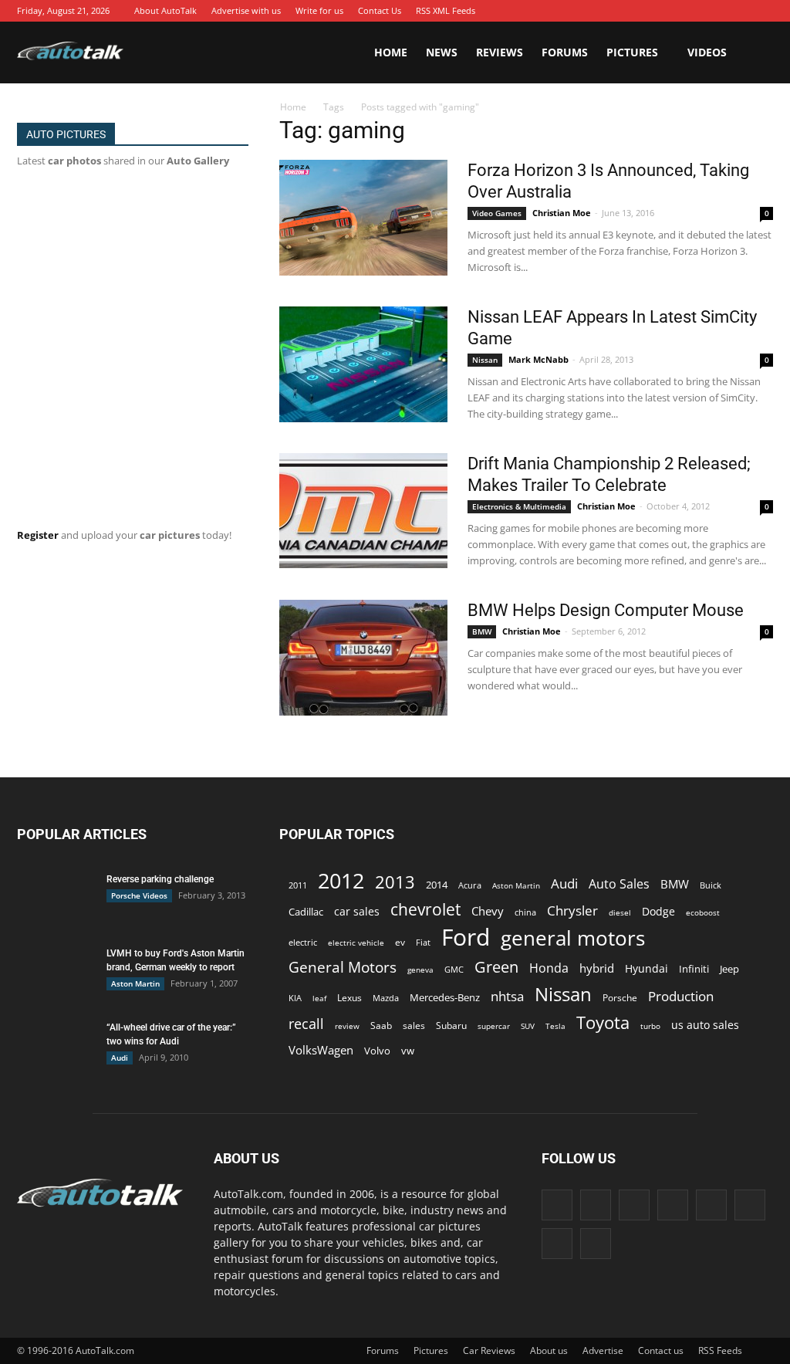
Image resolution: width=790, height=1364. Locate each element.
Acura (469, 885)
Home (390, 52)
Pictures (632, 52)
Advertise (602, 1350)
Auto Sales (619, 884)
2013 (395, 882)
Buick (710, 885)
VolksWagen (321, 1050)
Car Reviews (489, 1350)
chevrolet (425, 910)
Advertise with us (246, 10)
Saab (381, 1025)
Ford (465, 937)
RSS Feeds (720, 1350)
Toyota (603, 1022)
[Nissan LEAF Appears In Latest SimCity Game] (363, 364)
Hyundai (646, 968)
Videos (707, 52)
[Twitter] (738, 11)
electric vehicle (356, 942)
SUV (528, 1025)
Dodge (658, 911)
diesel (620, 912)
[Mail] (692, 11)
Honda (549, 968)
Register (38, 535)
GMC (454, 969)
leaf (319, 998)
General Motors (343, 967)
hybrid (596, 968)
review (347, 1025)
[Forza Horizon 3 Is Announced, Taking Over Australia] (363, 218)
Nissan (485, 359)
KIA (295, 998)
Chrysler (572, 910)
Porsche (620, 998)
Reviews (499, 52)
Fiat (423, 942)
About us (549, 1350)
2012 (341, 880)
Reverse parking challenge (160, 879)
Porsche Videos (139, 895)
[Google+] (622, 11)
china (525, 912)
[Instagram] (645, 11)
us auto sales (705, 1024)
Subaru (451, 1025)
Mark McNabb (538, 359)
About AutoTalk (165, 10)
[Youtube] (761, 11)
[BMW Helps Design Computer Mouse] (363, 658)
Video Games (497, 213)
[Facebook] (599, 11)
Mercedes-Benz (445, 997)
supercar (494, 1025)
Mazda (386, 998)
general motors (573, 938)
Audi (119, 1057)
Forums (565, 52)
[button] (754, 52)
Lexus (349, 997)
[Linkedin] (668, 11)
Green (496, 967)
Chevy (487, 911)
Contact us (661, 1350)
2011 (298, 885)
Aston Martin (135, 983)
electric (303, 942)
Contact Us (379, 10)
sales (414, 1025)
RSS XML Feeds (445, 10)
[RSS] (715, 11)
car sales (357, 911)
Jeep (729, 969)
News (441, 52)
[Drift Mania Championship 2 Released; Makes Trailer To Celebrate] (363, 510)
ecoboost (703, 912)
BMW (481, 631)
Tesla (555, 1025)
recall (306, 1024)
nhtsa (507, 996)
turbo (650, 1025)
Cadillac (306, 912)
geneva (420, 969)
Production (681, 996)
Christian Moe (561, 212)
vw (407, 1051)
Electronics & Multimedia (519, 506)
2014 (436, 885)
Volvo (377, 1051)
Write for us (319, 10)
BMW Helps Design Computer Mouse (606, 610)
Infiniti (694, 969)
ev (400, 942)
